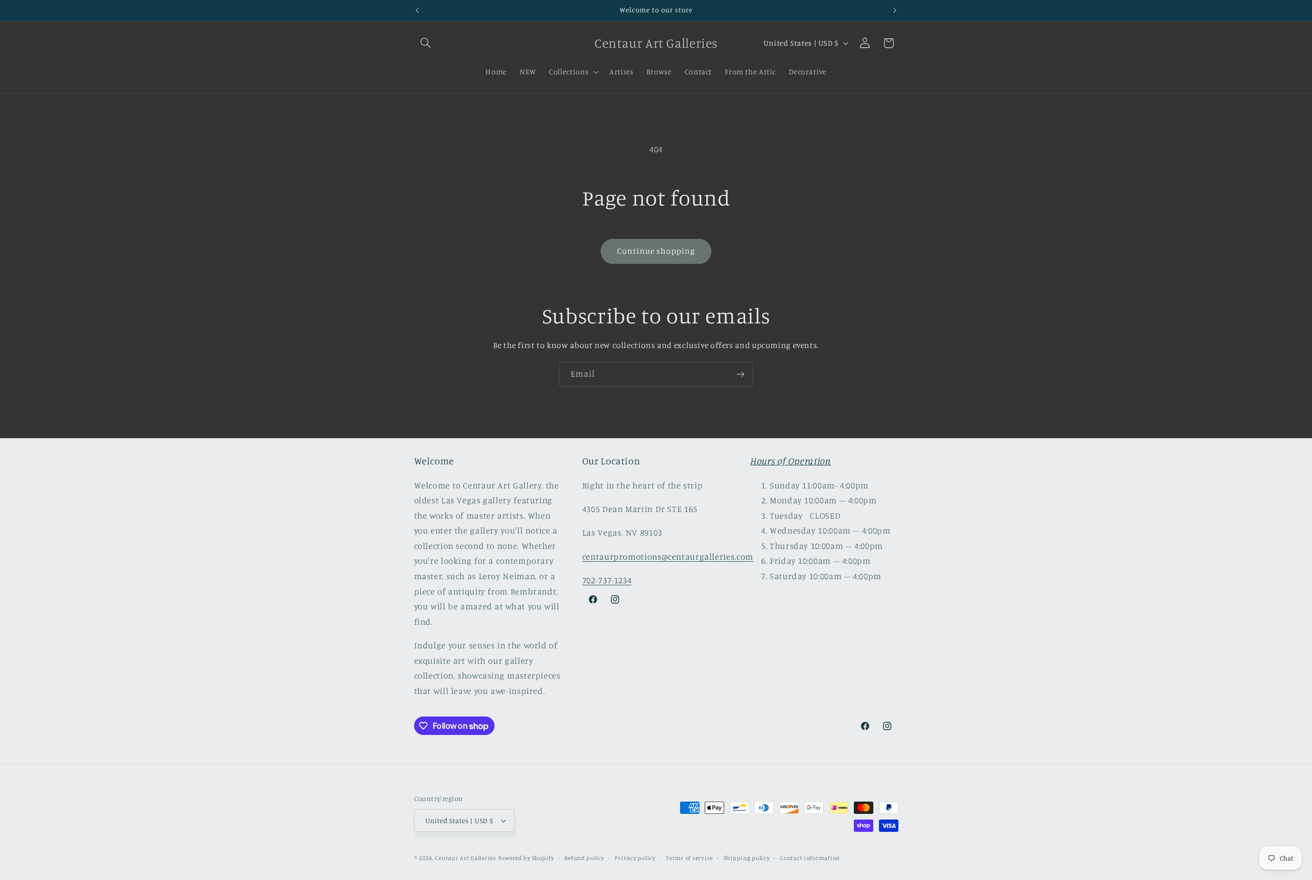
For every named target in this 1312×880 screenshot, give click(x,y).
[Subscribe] (740, 374)
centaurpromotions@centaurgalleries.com (667, 556)
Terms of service (689, 858)
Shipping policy (747, 858)
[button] (426, 43)
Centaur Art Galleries (465, 858)
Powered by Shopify (526, 858)
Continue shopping (656, 251)
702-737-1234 (607, 580)
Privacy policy (634, 858)
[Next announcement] (895, 10)
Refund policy (584, 858)
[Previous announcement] (417, 10)
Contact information (810, 858)
